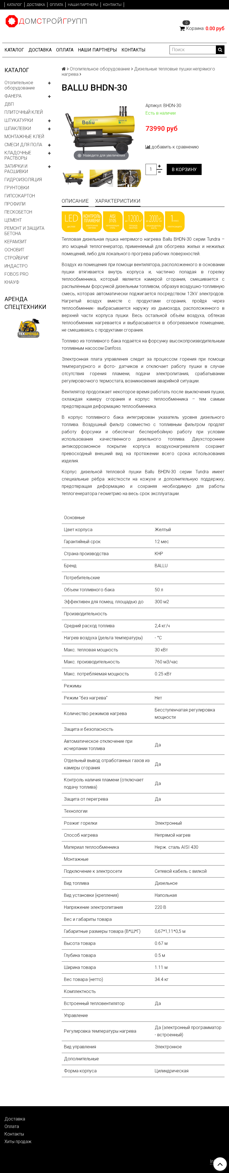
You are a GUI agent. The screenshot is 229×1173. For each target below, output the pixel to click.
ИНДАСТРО (16, 266)
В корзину (184, 169)
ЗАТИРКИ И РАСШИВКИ (16, 169)
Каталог (14, 5)
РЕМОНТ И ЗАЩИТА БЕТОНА (24, 231)
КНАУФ (11, 282)
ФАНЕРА (13, 96)
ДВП (9, 104)
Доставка (36, 5)
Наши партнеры (83, 5)
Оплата (56, 5)
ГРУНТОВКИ (16, 187)
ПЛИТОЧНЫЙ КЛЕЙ (23, 112)
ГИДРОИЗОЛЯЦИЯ (23, 179)
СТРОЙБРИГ (16, 258)
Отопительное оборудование (19, 85)
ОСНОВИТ (14, 249)
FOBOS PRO (16, 274)
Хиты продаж (18, 1141)
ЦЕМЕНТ (13, 220)
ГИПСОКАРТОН (19, 195)
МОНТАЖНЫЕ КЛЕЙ (24, 136)
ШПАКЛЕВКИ (17, 128)
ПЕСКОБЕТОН (18, 212)
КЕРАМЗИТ (15, 241)
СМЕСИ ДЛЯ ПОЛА (23, 144)
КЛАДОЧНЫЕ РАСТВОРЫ (17, 155)
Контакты (112, 5)
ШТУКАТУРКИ (18, 120)
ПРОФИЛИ (14, 204)
